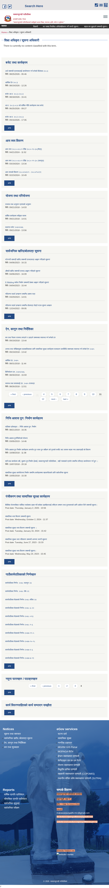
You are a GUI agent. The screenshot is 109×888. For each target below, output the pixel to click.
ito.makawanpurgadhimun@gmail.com (75, 816)
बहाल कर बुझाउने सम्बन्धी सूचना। (86, 26)
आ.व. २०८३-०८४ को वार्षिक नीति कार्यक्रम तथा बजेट (24, 105)
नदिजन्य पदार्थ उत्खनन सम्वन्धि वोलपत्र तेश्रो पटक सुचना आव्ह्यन (28, 305)
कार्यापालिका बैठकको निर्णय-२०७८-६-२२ (19, 608)
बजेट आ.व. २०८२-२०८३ (14, 117)
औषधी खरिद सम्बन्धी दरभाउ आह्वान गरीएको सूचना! (22, 271)
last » (65, 399)
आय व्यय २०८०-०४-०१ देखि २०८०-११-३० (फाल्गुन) (24, 160)
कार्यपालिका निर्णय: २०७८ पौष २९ (17, 591)
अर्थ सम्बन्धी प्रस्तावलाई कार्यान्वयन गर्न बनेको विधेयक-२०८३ (26, 71)
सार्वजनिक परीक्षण (11, 807)
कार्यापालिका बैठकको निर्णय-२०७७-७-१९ (19, 658)
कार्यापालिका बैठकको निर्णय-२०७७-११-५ (19, 633)
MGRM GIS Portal (67, 747)
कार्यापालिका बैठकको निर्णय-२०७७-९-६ (19, 650)
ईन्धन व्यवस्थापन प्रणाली (68, 756)
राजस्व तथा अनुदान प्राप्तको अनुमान (18, 204)
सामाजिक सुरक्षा (64, 738)
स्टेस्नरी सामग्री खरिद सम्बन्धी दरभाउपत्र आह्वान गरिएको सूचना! (27, 259)
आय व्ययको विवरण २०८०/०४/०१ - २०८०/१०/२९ (23, 172)
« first (13, 394)
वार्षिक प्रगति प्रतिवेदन (14, 794)
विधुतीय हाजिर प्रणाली (67, 769)
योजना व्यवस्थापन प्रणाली (69, 765)
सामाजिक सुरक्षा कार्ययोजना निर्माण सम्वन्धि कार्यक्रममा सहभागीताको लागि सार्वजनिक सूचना (36, 472)
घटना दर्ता (62, 734)
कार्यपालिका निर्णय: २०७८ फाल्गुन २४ (18, 583)
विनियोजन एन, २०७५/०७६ (15, 372)
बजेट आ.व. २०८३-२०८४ (14, 94)
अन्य (9, 128)
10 (93, 394)
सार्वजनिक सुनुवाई (11, 803)
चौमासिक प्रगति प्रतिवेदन (15, 799)
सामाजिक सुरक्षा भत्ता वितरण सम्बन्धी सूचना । (21, 528)
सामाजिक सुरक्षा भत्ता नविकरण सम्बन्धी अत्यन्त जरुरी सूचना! (26, 539)
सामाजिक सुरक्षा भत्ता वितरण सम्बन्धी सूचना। (20, 551)
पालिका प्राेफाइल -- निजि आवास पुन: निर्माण (20, 427)
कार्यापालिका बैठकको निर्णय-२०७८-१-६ (19, 624)
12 (43, 399)
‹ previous (27, 394)
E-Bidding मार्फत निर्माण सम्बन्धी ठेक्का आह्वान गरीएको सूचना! (27, 282)
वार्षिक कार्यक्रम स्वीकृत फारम (15, 216)
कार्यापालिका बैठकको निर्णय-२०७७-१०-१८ (20, 641)
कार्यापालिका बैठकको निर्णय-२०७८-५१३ (19, 616)
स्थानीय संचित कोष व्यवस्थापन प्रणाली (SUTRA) (79, 778)
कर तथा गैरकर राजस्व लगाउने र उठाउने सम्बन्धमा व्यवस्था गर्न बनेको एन (30, 337)
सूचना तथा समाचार (12, 734)
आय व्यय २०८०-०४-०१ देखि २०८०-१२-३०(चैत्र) (23, 149)
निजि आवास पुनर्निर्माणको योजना (16, 438)
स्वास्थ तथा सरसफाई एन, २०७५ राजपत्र (20, 383)
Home (4, 32)
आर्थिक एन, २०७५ (11, 360)
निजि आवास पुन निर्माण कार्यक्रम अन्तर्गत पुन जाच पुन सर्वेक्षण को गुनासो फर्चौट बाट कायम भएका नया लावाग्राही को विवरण (48, 449)
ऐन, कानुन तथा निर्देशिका (15, 742)
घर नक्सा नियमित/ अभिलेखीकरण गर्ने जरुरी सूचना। (51, 26)
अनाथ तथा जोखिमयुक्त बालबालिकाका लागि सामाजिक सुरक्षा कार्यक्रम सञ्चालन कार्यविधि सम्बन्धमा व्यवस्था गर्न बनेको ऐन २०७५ (49, 349)
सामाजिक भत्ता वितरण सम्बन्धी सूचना (18, 516)
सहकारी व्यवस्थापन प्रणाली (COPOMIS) (76, 773)
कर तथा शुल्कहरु (11, 747)
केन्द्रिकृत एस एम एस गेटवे (69, 760)
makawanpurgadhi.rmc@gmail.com (73, 813)
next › (53, 399)
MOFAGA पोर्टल (65, 751)
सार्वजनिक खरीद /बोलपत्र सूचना (18, 738)
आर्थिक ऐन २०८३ (11, 82)
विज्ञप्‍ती (26, 26)
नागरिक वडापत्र (65, 742)
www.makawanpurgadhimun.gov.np (81, 822)
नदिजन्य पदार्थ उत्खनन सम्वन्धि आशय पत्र (20, 294)
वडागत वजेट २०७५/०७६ (14, 227)
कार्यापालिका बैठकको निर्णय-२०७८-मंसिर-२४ (20, 599)
